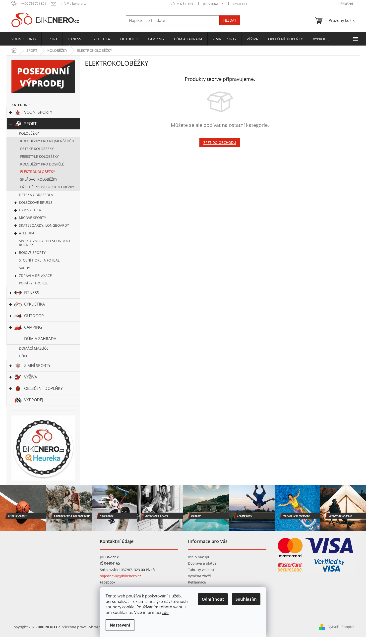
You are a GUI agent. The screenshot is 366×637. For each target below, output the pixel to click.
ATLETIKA (26, 233)
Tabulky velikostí (201, 569)
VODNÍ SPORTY (38, 112)
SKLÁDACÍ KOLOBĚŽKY (38, 179)
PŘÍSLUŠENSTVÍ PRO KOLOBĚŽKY (47, 187)
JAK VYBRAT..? (213, 4)
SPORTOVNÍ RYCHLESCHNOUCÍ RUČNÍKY (44, 242)
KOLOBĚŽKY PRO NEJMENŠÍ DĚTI (47, 141)
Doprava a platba (202, 563)
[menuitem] (23, 39)
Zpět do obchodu (219, 142)
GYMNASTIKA (30, 210)
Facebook (107, 582)
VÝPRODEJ (33, 400)
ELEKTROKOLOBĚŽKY (37, 171)
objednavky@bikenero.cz (120, 576)
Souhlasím (246, 599)
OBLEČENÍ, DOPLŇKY (43, 388)
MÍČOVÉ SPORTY (32, 217)
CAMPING (33, 327)
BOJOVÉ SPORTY (32, 252)
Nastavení (120, 625)
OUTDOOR (34, 315)
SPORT (30, 123)
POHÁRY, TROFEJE (33, 283)
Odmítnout (213, 599)
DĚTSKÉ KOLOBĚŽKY (37, 148)
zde (165, 612)
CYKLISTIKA (34, 304)
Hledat (229, 20)
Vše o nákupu (199, 557)
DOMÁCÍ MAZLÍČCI (34, 348)
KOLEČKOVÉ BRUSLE (36, 202)
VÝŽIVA (30, 377)
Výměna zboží (199, 576)
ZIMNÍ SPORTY (37, 365)
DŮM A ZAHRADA (40, 338)
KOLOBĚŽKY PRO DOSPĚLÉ (42, 164)
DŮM (23, 356)
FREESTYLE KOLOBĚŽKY (39, 156)
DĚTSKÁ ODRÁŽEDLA (36, 194)
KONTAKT (240, 4)
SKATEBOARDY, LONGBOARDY (44, 225)
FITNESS (31, 292)
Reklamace (197, 582)
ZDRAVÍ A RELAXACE (35, 275)
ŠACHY (24, 267)
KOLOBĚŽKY (29, 133)
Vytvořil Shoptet (341, 626)
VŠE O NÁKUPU (182, 4)
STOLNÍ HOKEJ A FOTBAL (39, 260)
